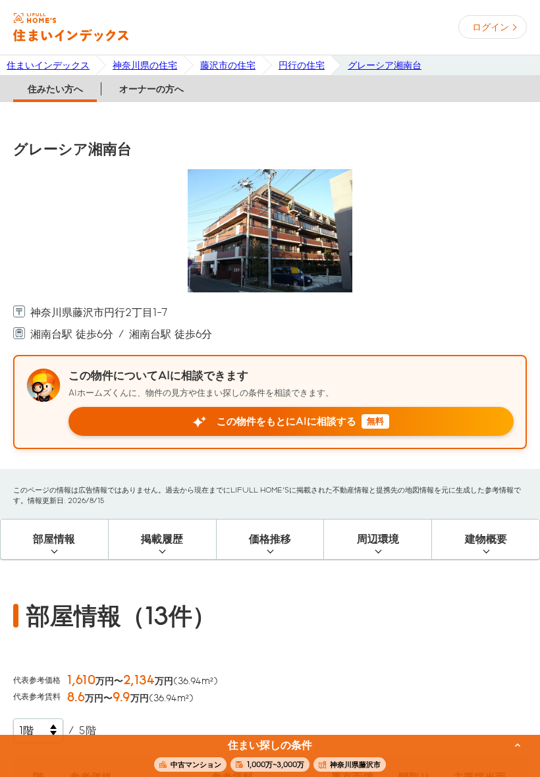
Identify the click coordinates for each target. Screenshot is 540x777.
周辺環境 (378, 539)
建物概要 (486, 539)
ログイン (490, 27)
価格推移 (270, 539)
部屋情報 (54, 539)
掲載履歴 (162, 539)
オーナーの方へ (151, 89)
